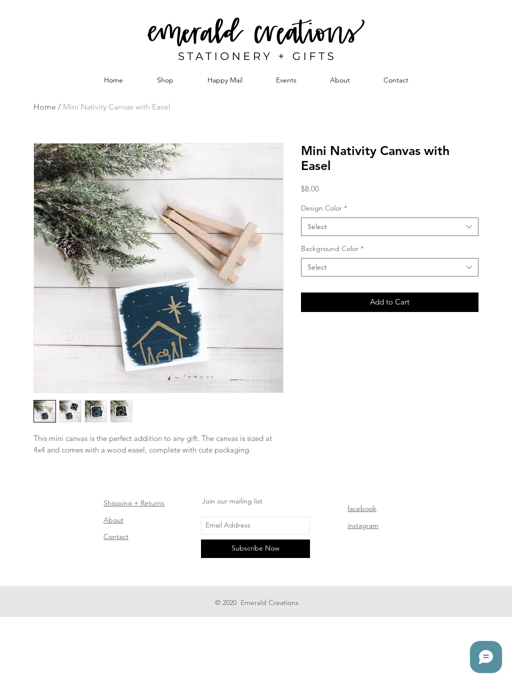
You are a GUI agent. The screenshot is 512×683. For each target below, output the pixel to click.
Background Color (332, 248)
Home (45, 107)
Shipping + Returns (134, 503)
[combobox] (389, 227)
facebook (362, 508)
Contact (116, 536)
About (114, 520)
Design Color (324, 208)
